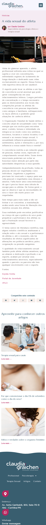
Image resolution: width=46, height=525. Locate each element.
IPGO (5, 283)
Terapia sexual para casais (13, 355)
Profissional (13, 476)
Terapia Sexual (13, 481)
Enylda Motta (8, 274)
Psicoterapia (28, 476)
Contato (37, 481)
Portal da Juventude (11, 278)
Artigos (26, 481)
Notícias (5, 15)
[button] (41, 5)
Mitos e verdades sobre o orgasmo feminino (23, 439)
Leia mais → (6, 359)
